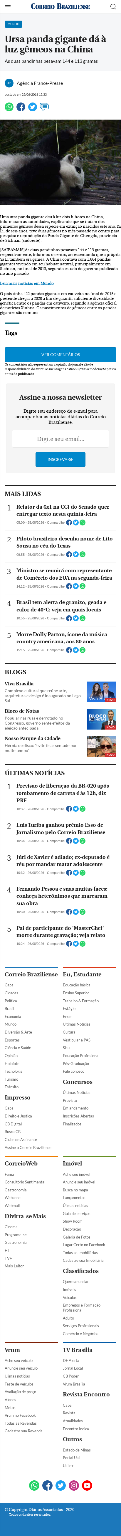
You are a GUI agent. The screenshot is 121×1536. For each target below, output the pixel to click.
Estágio (69, 1008)
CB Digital (13, 1124)
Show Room (73, 1221)
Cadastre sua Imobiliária (83, 1260)
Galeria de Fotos (76, 1237)
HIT (8, 1250)
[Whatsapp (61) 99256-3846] (34, 1486)
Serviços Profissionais (81, 1325)
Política (11, 1000)
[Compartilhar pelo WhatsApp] (82, 524)
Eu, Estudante (82, 974)
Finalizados (72, 1124)
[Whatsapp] (9, 109)
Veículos (70, 1297)
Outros (72, 1439)
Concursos (78, 1082)
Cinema (11, 1226)
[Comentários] (44, 109)
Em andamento (75, 1108)
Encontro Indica (76, 1428)
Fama (9, 1174)
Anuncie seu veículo (21, 1368)
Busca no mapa (75, 1190)
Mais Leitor (14, 1266)
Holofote (12, 1063)
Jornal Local (73, 1368)
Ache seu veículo (19, 1360)
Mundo (10, 1024)
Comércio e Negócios (80, 1333)
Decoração (72, 1229)
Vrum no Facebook (20, 1415)
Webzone (13, 1197)
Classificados (81, 1271)
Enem (68, 1016)
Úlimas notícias (75, 1205)
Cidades (11, 993)
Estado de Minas (77, 1450)
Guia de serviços (76, 1213)
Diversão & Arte (18, 1032)
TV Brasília (78, 1350)
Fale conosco (73, 1071)
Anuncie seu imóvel (79, 1182)
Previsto (70, 1100)
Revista (69, 1413)
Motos (10, 1407)
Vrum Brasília (74, 1384)
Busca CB (13, 1131)
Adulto (68, 1318)
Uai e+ (68, 1465)
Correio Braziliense (31, 974)
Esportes (12, 1040)
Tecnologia (14, 1071)
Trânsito (12, 1086)
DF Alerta (71, 1360)
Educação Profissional (81, 1055)
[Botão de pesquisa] (113, 7)
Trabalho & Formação (81, 1000)
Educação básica (76, 985)
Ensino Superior (76, 993)
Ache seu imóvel (76, 1174)
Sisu (66, 1047)
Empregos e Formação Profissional (81, 1307)
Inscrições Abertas (78, 1116)
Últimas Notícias (76, 1024)
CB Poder (71, 1376)
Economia (13, 1016)
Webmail (12, 1205)
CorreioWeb (21, 1163)
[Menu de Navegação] (8, 7)
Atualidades (73, 1420)
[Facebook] (20, 109)
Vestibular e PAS (76, 1040)
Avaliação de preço (20, 1391)
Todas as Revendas (21, 1423)
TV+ (8, 1258)
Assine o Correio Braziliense (28, 1147)
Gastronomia (16, 1190)
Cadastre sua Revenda (24, 1430)
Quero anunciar (76, 1281)
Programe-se (16, 1234)
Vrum (12, 1350)
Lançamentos (74, 1197)
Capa (9, 985)
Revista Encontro (86, 1394)
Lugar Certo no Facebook (84, 1244)
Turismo (11, 1079)
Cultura (69, 1032)
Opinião (11, 1055)
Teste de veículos (19, 1384)
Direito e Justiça (18, 1116)
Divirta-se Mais (25, 1216)
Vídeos (10, 1399)
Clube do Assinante (21, 1139)
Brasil (9, 1008)
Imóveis (69, 1289)
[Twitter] (32, 109)
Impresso (18, 1097)
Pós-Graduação (76, 1063)
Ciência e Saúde (18, 1047)
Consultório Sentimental (25, 1182)
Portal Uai (71, 1457)
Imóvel (72, 1163)
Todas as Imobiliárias (80, 1252)
